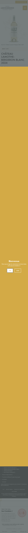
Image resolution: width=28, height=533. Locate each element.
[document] (14, 266)
